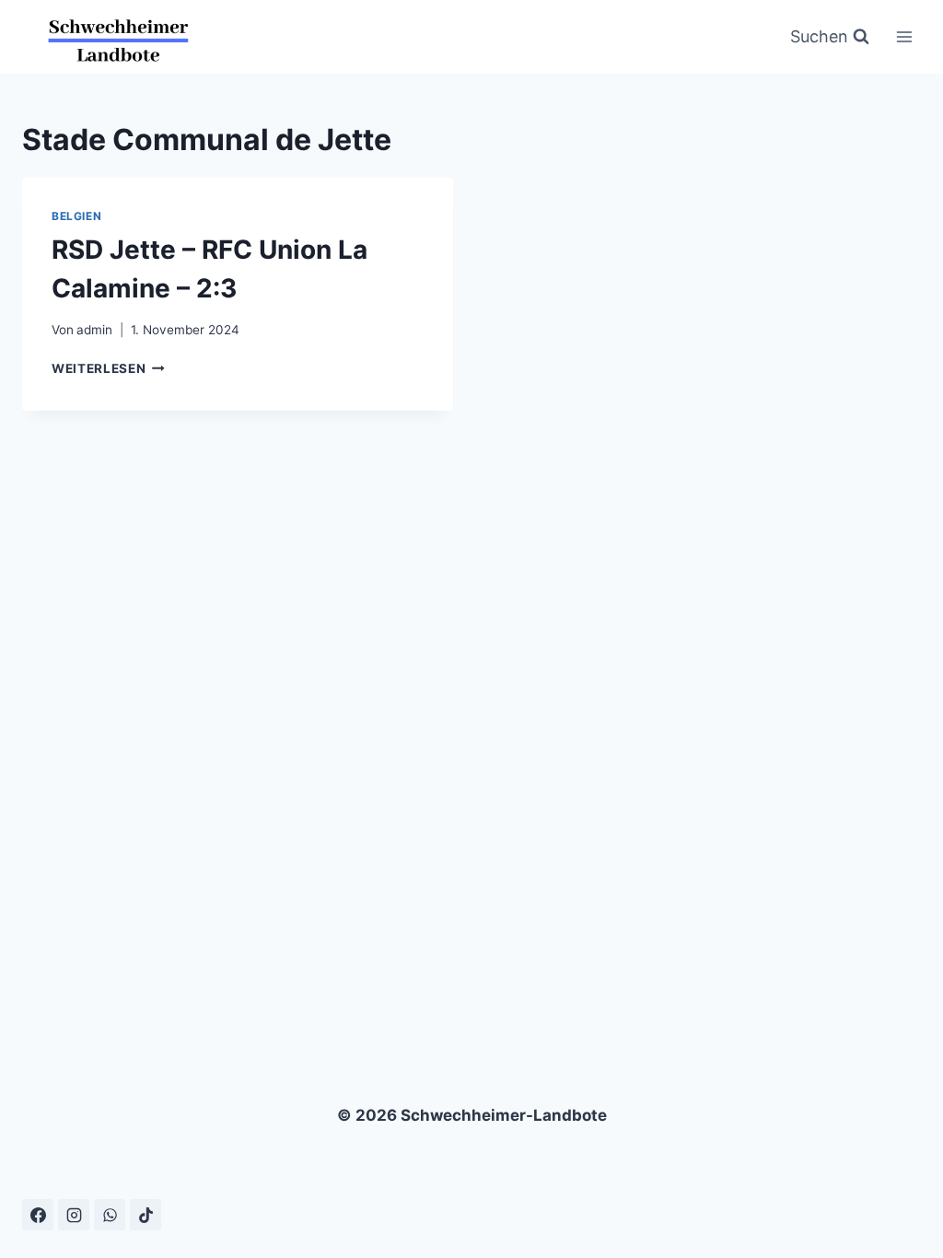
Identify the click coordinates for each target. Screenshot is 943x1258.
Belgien (76, 216)
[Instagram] (73, 1214)
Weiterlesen (108, 368)
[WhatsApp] (109, 1214)
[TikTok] (145, 1214)
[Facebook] (37, 1214)
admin (94, 329)
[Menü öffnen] (904, 36)
